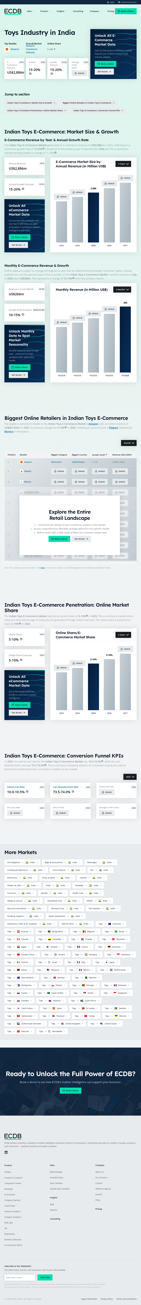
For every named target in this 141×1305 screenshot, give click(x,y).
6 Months (120, 289)
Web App (8, 1222)
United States (78, 462)
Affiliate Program (103, 1188)
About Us (99, 1172)
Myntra (8, 431)
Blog (52, 1204)
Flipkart (113, 427)
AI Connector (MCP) (13, 1245)
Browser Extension (12, 1239)
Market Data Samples (60, 1188)
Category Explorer (12, 1200)
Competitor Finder (12, 1183)
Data (29, 11)
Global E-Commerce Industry (31, 49)
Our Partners (101, 1177)
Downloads (9, 1234)
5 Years (121, 164)
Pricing (111, 11)
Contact (98, 1194)
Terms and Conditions (126, 1299)
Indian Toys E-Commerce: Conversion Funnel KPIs (97, 110)
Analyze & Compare (13, 1177)
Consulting (78, 11)
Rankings (8, 1189)
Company (94, 11)
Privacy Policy (107, 1299)
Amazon (14, 49)
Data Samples (56, 1183)
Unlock (81, 73)
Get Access (103, 71)
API (5, 1228)
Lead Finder (9, 1205)
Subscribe (45, 1277)
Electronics (56, 462)
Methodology (56, 1172)
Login (112, 2)
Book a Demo (127, 11)
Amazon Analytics (12, 1211)
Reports (53, 1210)
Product (44, 11)
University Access (129, 2)
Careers (99, 1183)
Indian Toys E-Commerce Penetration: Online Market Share (35, 110)
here (43, 567)
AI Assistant (9, 1194)
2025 (128, 776)
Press (97, 1200)
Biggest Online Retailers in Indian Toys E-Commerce (87, 102)
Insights (60, 11)
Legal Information (89, 1299)
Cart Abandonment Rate (65, 786)
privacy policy (25, 1287)
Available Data (56, 1177)
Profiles (7, 1172)
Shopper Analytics (12, 1217)
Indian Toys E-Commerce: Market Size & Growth (29, 102)
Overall (127, 443)
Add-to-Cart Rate (16, 786)
